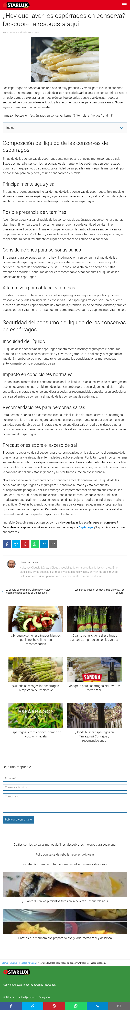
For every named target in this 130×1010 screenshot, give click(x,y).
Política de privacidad (14, 997)
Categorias (44, 997)
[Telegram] (44, 544)
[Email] (53, 544)
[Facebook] (7, 544)
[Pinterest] (25, 544)
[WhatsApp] (35, 544)
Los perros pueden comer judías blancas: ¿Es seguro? (99, 591)
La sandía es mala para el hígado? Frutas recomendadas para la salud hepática (28, 591)
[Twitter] (16, 544)
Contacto (32, 997)
